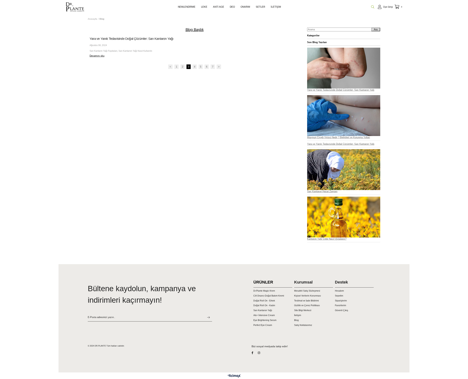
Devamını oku (97, 55)
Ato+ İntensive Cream (264, 315)
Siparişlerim (341, 300)
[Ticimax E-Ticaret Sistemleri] (234, 376)
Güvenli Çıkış (341, 310)
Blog (296, 320)
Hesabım (339, 291)
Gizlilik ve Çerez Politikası (307, 305)
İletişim (297, 315)
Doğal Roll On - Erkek (264, 300)
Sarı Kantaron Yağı (262, 310)
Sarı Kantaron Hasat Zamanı (322, 191)
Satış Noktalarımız (303, 325)
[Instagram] (261, 352)
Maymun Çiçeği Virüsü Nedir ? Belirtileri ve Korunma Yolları (338, 137)
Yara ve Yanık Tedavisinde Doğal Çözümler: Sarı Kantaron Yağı (131, 39)
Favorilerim (340, 305)
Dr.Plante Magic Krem (264, 291)
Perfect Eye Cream (262, 325)
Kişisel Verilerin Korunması (307, 295)
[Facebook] (255, 352)
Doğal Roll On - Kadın (264, 305)
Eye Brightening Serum (264, 320)
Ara (376, 29)
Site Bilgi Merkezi (302, 310)
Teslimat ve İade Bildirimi (306, 300)
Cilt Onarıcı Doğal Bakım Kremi (268, 295)
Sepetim (339, 295)
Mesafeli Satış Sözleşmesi (307, 291)
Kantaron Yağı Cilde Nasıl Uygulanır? (326, 239)
